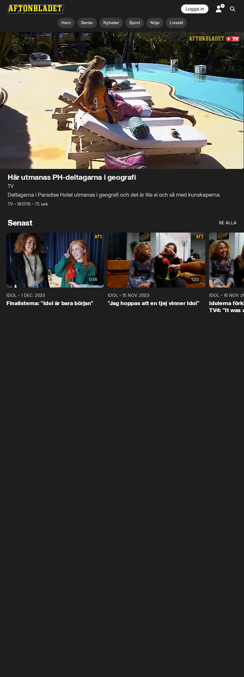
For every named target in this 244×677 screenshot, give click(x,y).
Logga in (195, 9)
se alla (227, 223)
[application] (122, 100)
